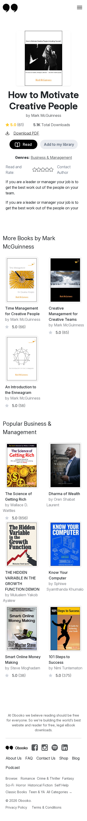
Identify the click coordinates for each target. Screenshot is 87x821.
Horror (21, 785)
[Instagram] (45, 748)
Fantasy (68, 778)
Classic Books (16, 792)
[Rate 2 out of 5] (39, 170)
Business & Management (51, 157)
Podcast (13, 767)
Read (26, 144)
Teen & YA (37, 792)
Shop (63, 758)
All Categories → (59, 792)
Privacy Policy (16, 807)
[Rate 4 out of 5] (47, 170)
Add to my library (59, 144)
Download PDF (26, 133)
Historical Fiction (40, 785)
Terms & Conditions (46, 807)
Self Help (62, 785)
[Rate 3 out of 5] (43, 170)
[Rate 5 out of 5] (51, 170)
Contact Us (45, 758)
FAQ (29, 758)
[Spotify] (55, 748)
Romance (28, 778)
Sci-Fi (10, 785)
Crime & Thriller (48, 778)
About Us (14, 758)
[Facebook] (35, 748)
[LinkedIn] (64, 748)
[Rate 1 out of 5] (34, 170)
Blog (76, 758)
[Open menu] (79, 7)
